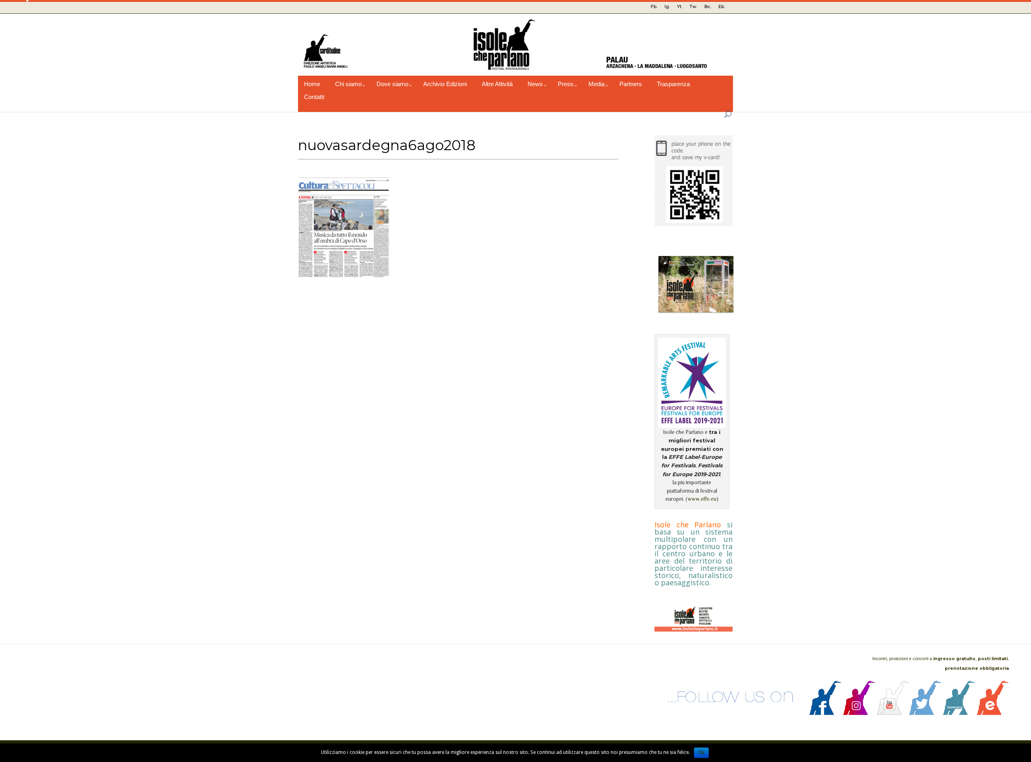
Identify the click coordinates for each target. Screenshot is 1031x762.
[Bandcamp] (959, 713)
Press (565, 84)
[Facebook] (825, 713)
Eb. (721, 6)
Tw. (693, 6)
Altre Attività (497, 84)
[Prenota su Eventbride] (993, 713)
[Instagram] (859, 713)
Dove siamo (392, 84)
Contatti (314, 97)
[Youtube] (893, 713)
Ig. (667, 6)
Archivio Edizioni (445, 84)
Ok (701, 753)
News (535, 84)
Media (596, 84)
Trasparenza (673, 84)
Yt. (679, 6)
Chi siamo (348, 84)
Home (312, 84)
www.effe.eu (701, 499)
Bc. (707, 6)
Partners (630, 84)
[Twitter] (925, 713)
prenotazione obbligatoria (977, 668)
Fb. (654, 6)
